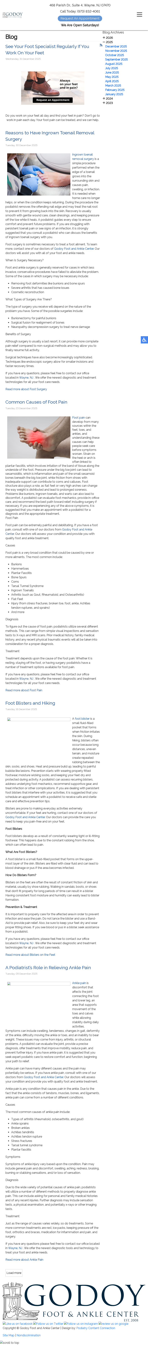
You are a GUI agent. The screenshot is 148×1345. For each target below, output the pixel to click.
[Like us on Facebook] (17, 1323)
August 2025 (113, 64)
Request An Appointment (79, 18)
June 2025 (112, 72)
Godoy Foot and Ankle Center (73, 248)
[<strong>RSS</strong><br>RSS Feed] (101, 45)
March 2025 (113, 85)
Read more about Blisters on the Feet (30, 954)
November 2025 (116, 51)
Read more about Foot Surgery (26, 389)
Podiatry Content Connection (95, 1328)
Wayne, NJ (26, 377)
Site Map (8, 1335)
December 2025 (116, 46)
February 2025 (115, 90)
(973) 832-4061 (88, 11)
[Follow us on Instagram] (81, 1323)
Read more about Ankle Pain (24, 1259)
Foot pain (79, 417)
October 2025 (114, 55)
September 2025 (116, 59)
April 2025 (112, 81)
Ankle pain (79, 983)
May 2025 (112, 77)
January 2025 (114, 94)
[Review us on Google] (113, 1323)
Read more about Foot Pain (23, 690)
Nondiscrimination (29, 1335)
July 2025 (111, 68)
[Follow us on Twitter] (48, 1323)
